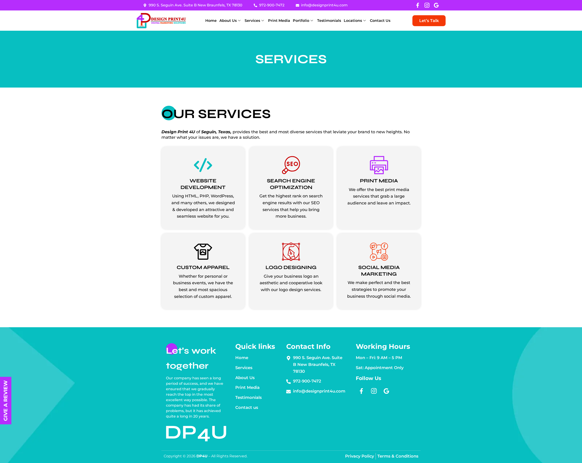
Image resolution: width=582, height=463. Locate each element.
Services (252, 20)
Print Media (279, 20)
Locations (353, 20)
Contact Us (380, 20)
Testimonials (329, 20)
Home (211, 20)
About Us (228, 20)
